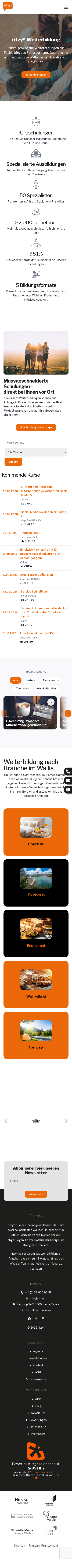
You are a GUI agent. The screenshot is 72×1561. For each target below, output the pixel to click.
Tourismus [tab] (22, 688)
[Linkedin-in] (36, 1319)
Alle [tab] (15, 680)
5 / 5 (56, 1474)
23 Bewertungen (39, 1472)
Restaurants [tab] (51, 680)
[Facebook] (29, 1319)
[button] (66, 7)
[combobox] (36, 443)
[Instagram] (43, 1319)
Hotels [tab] (30, 680)
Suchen (13, 461)
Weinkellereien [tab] (46, 688)
